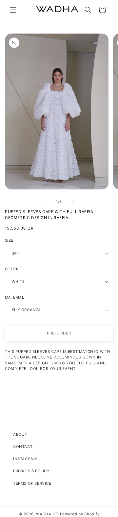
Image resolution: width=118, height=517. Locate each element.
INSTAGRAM (25, 458)
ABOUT (20, 434)
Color (11, 269)
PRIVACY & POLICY (31, 471)
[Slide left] (44, 201)
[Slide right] (73, 201)
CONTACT (22, 446)
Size (9, 240)
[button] (13, 10)
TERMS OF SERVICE (32, 483)
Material (14, 297)
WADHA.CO (47, 514)
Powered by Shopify (80, 514)
